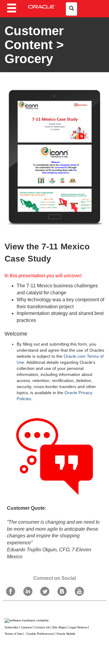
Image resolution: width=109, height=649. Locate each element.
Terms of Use (14, 633)
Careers (26, 627)
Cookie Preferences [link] (40, 633)
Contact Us (42, 627)
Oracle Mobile (65, 633)
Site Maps (59, 627)
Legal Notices (78, 627)
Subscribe (11, 627)
